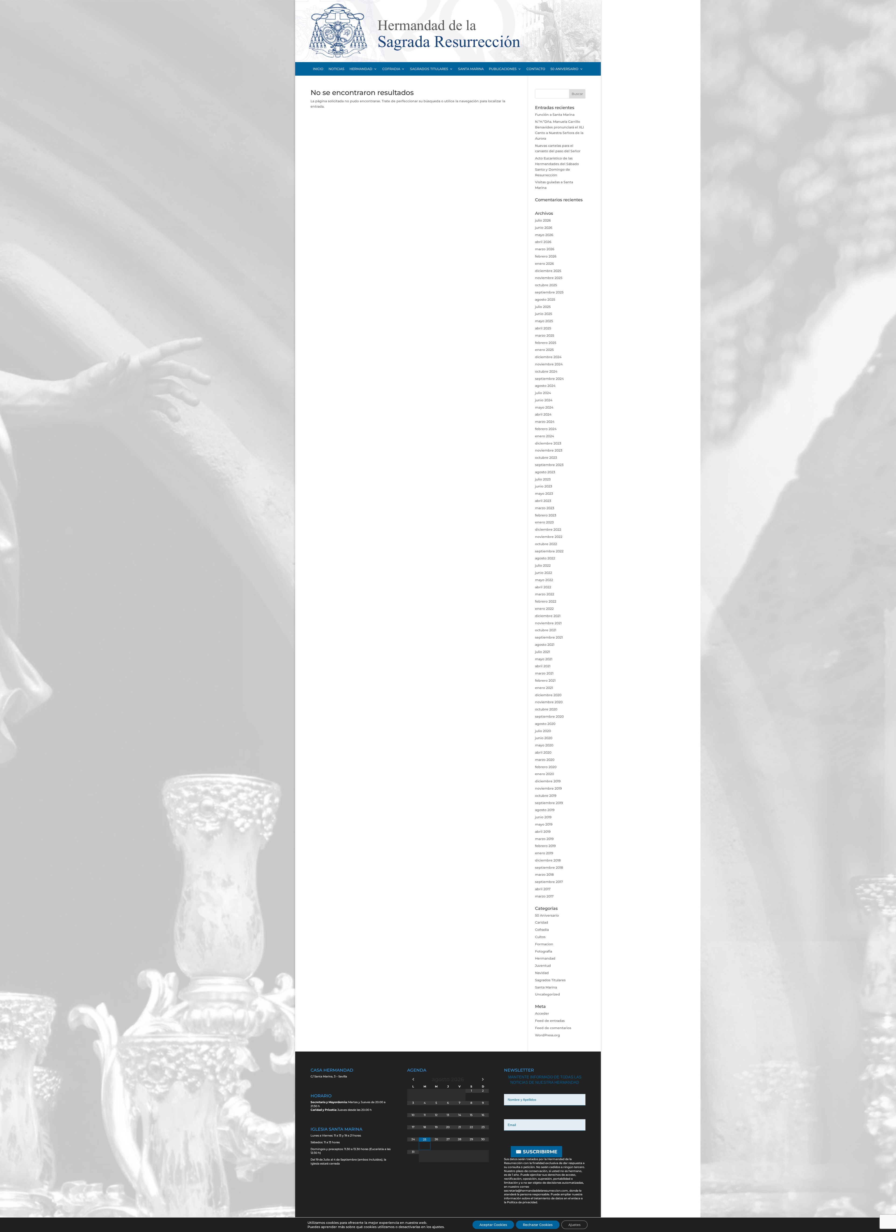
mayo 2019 (544, 824)
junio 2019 (543, 817)
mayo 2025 (544, 321)
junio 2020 (543, 738)
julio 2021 (542, 652)
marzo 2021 (544, 673)
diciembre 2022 (548, 529)
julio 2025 (543, 307)
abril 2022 (543, 587)
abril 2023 (543, 501)
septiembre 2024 (549, 379)
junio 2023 (543, 486)
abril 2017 (542, 889)
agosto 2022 (545, 558)
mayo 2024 (544, 407)
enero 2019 (544, 853)
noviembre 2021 (548, 623)
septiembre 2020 (549, 716)
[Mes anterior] (413, 1079)
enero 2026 (544, 263)
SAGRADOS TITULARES (429, 69)
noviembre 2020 (549, 702)
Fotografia (543, 951)
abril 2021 (542, 666)
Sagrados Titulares (550, 980)
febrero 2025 (545, 343)
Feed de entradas (550, 1021)
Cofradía (542, 930)
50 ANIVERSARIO (564, 69)
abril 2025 (543, 328)
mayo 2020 (544, 745)
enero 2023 (544, 522)
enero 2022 (544, 609)
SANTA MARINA (471, 69)
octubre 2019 (545, 796)
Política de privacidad (522, 1202)
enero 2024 (544, 436)
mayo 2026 (544, 235)
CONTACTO (535, 69)
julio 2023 (543, 479)
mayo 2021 (543, 659)
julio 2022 (543, 565)
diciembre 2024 (548, 357)
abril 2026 (543, 242)
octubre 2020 (546, 709)
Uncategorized (547, 994)
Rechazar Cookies (538, 1225)
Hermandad (545, 958)
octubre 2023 (546, 457)
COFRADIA (391, 69)
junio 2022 (543, 573)
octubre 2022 (546, 544)
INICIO (318, 69)
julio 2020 (543, 731)
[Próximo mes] (483, 1079)
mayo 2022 (544, 580)
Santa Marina (546, 987)
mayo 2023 (544, 493)
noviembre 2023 (548, 450)
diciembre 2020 (548, 695)
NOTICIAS (336, 69)
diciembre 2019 (548, 781)
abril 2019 (543, 832)
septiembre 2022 (549, 551)
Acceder (542, 1013)
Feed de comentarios (553, 1028)
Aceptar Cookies (493, 1225)
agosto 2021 (544, 644)
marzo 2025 (544, 335)
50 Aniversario (547, 915)
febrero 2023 (545, 515)
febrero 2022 (545, 601)
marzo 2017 (544, 896)
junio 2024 (543, 400)
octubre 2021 (545, 630)
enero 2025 (544, 350)
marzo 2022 (544, 594)
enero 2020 (544, 774)
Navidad (542, 973)
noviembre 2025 (548, 278)
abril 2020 (543, 752)
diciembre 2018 (548, 860)
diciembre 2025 (548, 271)
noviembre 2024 (549, 364)
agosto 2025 (545, 299)
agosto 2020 (545, 724)
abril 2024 (543, 414)
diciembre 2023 (548, 443)
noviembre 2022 (548, 537)
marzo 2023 (544, 508)
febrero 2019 (545, 846)
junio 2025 (543, 314)
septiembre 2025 (549, 292)
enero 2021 (544, 688)
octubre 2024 (546, 371)
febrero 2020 (545, 767)
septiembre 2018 (549, 867)
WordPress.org (547, 1035)
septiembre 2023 (549, 465)
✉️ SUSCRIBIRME (536, 1151)
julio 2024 (543, 393)
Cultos (540, 937)
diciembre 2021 (547, 616)
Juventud (543, 966)
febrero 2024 (545, 429)
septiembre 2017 (549, 882)
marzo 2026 (544, 249)
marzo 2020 (544, 760)
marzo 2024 (544, 422)
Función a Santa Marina (554, 115)
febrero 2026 (545, 256)
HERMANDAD (361, 69)
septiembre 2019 (549, 803)
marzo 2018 (544, 874)
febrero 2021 (545, 680)
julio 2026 (543, 220)
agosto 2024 (545, 386)
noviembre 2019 (548, 788)
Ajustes (574, 1225)
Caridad (541, 922)
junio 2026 (543, 228)
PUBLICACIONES (503, 69)
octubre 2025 (546, 285)
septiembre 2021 (549, 637)
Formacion (544, 944)
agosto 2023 (545, 472)
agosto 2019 (545, 810)
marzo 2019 (544, 839)
